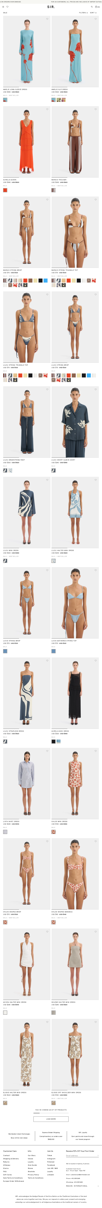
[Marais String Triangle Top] (75, 232)
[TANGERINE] (25, 281)
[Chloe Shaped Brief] (26, 874)
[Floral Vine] (59, 100)
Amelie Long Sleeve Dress (15, 89)
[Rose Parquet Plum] (10, 285)
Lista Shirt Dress (11, 821)
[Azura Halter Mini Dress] (26, 964)
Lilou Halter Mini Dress (63, 550)
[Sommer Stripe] (54, 285)
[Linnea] (30, 281)
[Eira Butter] (20, 281)
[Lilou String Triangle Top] (26, 327)
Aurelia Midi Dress (60, 731)
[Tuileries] (54, 832)
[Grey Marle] (54, 1013)
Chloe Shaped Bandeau (62, 912)
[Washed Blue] (5, 651)
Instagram (51, 1158)
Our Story (32, 1155)
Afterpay (6, 1165)
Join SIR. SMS (52, 1168)
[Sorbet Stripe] (64, 281)
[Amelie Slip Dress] (75, 51)
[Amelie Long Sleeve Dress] (26, 51)
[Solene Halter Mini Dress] (75, 964)
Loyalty (31, 1162)
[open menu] (3, 7)
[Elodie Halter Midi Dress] (26, 1054)
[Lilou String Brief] (75, 327)
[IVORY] (5, 285)
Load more (51, 1119)
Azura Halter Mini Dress (14, 1002)
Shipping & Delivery (11, 1158)
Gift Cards (7, 1175)
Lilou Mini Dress (11, 550)
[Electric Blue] (46, 281)
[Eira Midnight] (20, 285)
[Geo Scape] (25, 285)
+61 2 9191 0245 (75, 1178)
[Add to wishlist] (47, 19)
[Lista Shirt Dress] (26, 783)
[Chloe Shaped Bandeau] (75, 874)
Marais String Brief (12, 270)
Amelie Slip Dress (60, 89)
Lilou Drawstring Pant (14, 460)
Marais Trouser (59, 180)
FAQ (5, 1171)
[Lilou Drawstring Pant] (26, 422)
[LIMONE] (35, 281)
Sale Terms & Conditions (13, 1178)
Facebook (51, 1165)
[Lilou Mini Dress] (26, 512)
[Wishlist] (7, 7)
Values (30, 1158)
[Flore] (5, 100)
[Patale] (5, 1103)
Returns (6, 1162)
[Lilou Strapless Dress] (26, 693)
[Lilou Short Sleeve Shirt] (75, 422)
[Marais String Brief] (26, 232)
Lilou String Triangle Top (15, 365)
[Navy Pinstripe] (5, 832)
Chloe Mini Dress (59, 821)
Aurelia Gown (9, 180)
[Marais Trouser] (75, 141)
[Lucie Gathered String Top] (75, 602)
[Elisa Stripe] (64, 100)
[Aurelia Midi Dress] (75, 693)
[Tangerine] (5, 190)
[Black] (54, 742)
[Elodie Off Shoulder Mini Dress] (75, 1054)
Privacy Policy (33, 1175)
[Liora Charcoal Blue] (10, 281)
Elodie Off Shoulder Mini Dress (66, 1092)
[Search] (92, 7)
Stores (30, 1168)
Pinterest (50, 1162)
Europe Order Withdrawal (13, 1181)
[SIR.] (51, 7)
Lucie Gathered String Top (64, 641)
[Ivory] (5, 1013)
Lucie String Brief (11, 641)
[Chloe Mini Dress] (75, 783)
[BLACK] (40, 281)
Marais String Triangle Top (65, 270)
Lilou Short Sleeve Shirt (63, 460)
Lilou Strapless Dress (13, 731)
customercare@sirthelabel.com (80, 1174)
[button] (94, 13)
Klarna (5, 1168)
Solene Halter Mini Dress (63, 1002)
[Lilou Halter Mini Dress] (75, 512)
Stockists (31, 1171)
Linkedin (50, 1175)
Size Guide (32, 1165)
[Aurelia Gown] (26, 141)
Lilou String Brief (60, 365)
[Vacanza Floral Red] (15, 285)
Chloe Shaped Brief (12, 912)
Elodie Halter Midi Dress (14, 1092)
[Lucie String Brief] (26, 602)
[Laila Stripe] (15, 281)
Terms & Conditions (35, 1178)
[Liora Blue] (10, 470)
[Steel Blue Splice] (59, 742)
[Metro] (54, 190)
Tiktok (49, 1155)
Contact (6, 1155)
